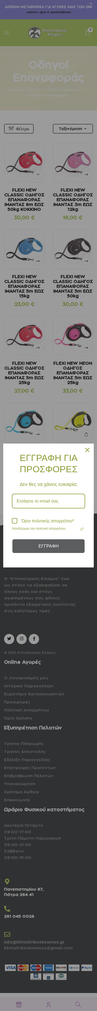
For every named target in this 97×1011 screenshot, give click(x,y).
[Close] (87, 450)
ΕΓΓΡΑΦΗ (49, 546)
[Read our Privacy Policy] (82, 529)
